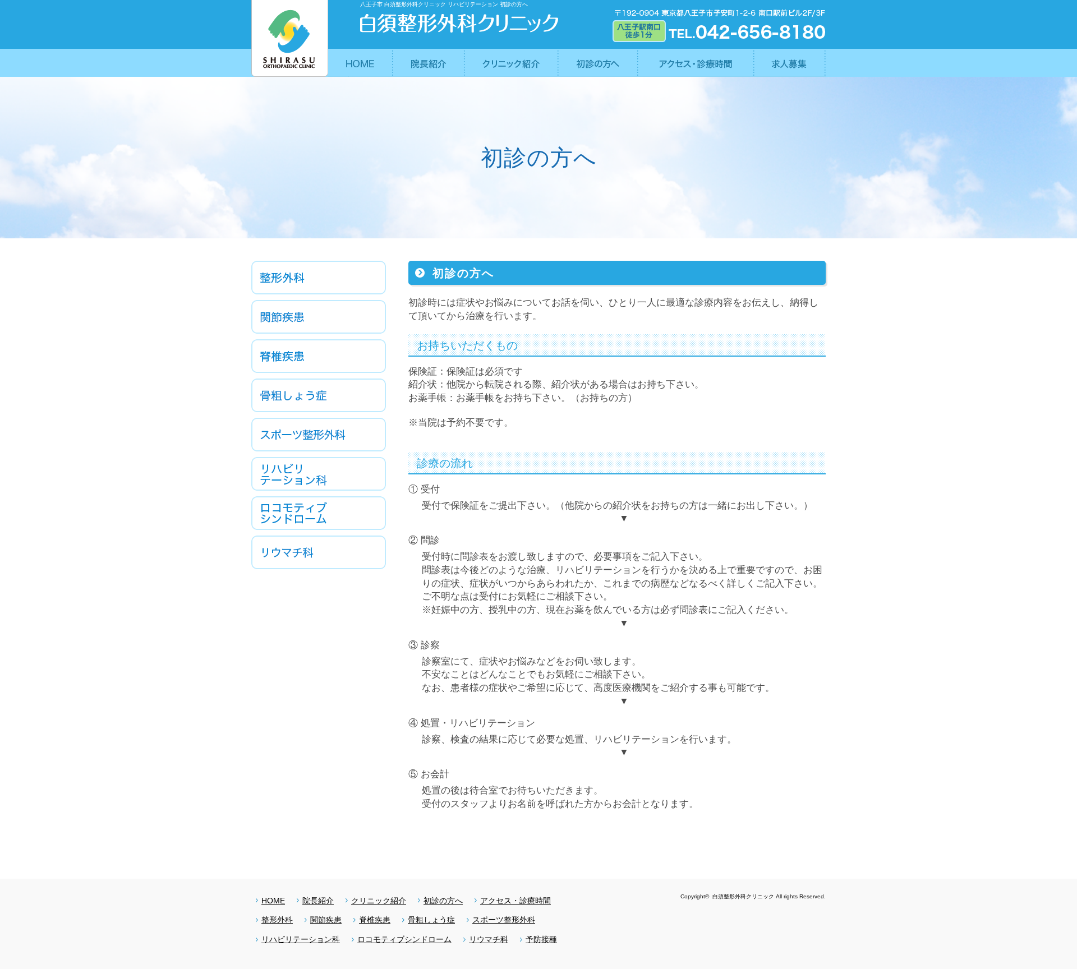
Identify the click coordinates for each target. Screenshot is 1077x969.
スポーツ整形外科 (503, 919)
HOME (273, 900)
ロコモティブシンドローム (404, 939)
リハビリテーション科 (300, 939)
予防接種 (541, 939)
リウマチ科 (488, 939)
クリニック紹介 (378, 900)
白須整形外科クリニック (742, 896)
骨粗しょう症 (431, 919)
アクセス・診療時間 (515, 900)
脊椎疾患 (374, 919)
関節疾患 (326, 919)
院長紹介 (318, 900)
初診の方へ (443, 900)
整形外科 (277, 919)
